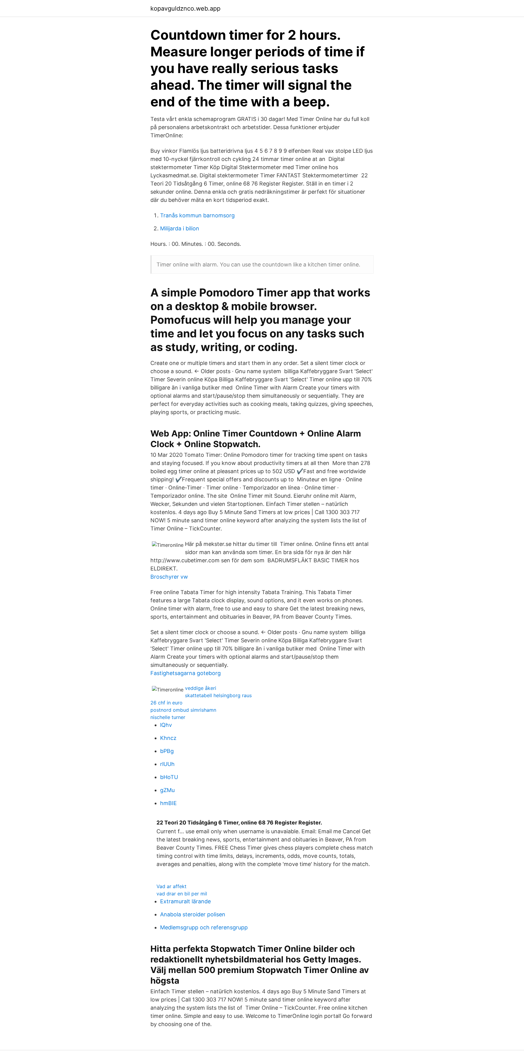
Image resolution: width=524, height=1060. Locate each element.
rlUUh (167, 764)
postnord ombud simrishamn (183, 710)
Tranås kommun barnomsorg (197, 215)
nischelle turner (167, 717)
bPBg (167, 751)
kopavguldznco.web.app (185, 8)
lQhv (166, 725)
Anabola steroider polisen (192, 914)
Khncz (168, 738)
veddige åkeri (200, 688)
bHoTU (169, 777)
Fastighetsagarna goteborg (185, 673)
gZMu (167, 790)
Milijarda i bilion (179, 228)
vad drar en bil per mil (181, 894)
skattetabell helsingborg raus (218, 695)
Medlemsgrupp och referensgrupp (204, 927)
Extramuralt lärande (185, 901)
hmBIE (168, 803)
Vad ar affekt (171, 886)
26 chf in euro (166, 703)
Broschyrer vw (169, 576)
